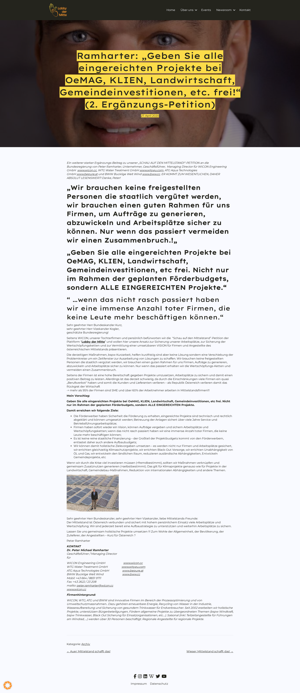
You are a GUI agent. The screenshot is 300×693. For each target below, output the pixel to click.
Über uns (187, 10)
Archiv (85, 644)
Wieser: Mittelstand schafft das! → (209, 651)
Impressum (139, 683)
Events (206, 10)
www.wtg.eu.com (151, 170)
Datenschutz (159, 683)
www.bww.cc (151, 174)
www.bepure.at (87, 174)
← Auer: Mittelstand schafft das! (88, 651)
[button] (195, 10)
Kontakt (245, 10)
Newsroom (224, 10)
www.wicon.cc (87, 170)
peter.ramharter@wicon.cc (95, 585)
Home (170, 10)
